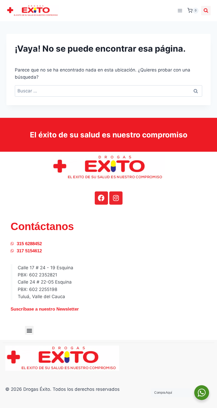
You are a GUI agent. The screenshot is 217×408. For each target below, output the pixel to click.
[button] (29, 330)
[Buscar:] (108, 90)
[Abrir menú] (180, 10)
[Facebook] (101, 198)
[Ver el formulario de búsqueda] (206, 10)
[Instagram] (116, 198)
